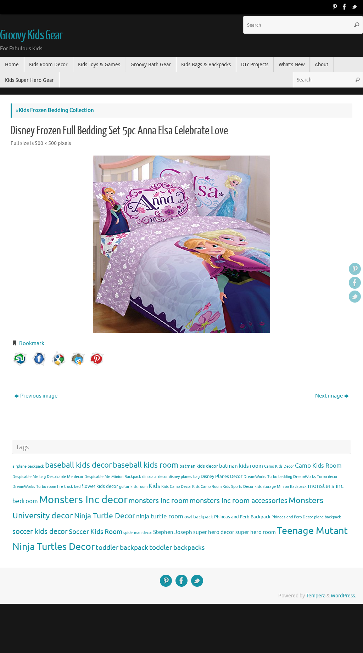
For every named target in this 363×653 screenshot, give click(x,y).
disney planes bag (184, 476)
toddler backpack (122, 547)
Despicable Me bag (29, 476)
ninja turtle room (159, 516)
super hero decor (213, 532)
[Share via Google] (58, 359)
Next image (329, 396)
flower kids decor (100, 486)
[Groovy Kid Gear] (345, 7)
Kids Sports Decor (238, 486)
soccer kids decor (40, 531)
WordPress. (343, 596)
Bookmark (31, 343)
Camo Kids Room (318, 465)
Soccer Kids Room (95, 531)
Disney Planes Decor (221, 476)
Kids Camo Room (207, 486)
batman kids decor (198, 466)
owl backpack (198, 517)
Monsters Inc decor (83, 499)
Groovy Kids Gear (31, 35)
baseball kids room (145, 465)
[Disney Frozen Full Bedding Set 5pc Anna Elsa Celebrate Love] (181, 244)
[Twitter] (354, 7)
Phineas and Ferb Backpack (242, 517)
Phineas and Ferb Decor (292, 517)
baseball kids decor (78, 465)
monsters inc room (159, 500)
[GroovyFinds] (335, 7)
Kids (154, 486)
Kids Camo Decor (176, 486)
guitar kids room (133, 486)
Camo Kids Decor (279, 466)
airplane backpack (28, 466)
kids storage (265, 486)
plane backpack (327, 517)
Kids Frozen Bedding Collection (54, 110)
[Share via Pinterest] (96, 359)
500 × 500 (46, 143)
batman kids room (241, 465)
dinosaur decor (155, 476)
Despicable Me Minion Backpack (112, 476)
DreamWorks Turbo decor (315, 476)
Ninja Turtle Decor (104, 516)
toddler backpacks (177, 547)
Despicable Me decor (65, 476)
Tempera (315, 596)
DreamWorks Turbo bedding (268, 476)
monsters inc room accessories (238, 500)
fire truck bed (68, 486)
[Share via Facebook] (39, 359)
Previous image (38, 396)
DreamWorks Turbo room (34, 486)
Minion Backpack (292, 486)
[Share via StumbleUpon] (20, 359)
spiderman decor (137, 532)
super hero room (255, 532)
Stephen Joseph (172, 532)
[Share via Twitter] (77, 359)
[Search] (356, 25)
